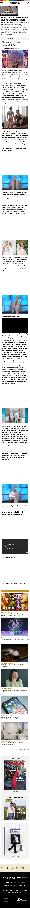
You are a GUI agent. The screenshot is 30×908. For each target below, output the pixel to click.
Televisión (17, 48)
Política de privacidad (9, 890)
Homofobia (10, 48)
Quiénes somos (8, 885)
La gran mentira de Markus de (14, 583)
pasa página (16, 514)
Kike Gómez (10, 38)
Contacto (15, 885)
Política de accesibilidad (15, 892)
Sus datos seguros (18, 888)
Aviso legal (9, 888)
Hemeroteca (22, 885)
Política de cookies (21, 890)
